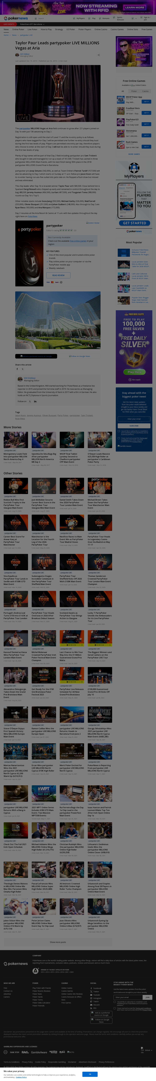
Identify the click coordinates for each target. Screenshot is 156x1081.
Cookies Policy (21, 1077)
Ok (90, 1074)
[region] (78, 1074)
